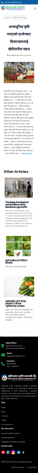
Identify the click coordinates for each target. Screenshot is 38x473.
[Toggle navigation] (35, 8)
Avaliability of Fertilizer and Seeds (13, 442)
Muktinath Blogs (19, 17)
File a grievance (7, 424)
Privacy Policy (32, 467)
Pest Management (7, 438)
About (3, 412)
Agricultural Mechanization (11, 433)
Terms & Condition (18, 467)
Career (3, 420)
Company (4, 416)
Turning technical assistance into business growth (16, 204)
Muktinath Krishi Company (21, 55)
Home (3, 408)
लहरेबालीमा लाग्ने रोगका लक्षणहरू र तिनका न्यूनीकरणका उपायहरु (15, 304)
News (7, 17)
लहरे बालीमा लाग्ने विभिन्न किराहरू (16, 261)
